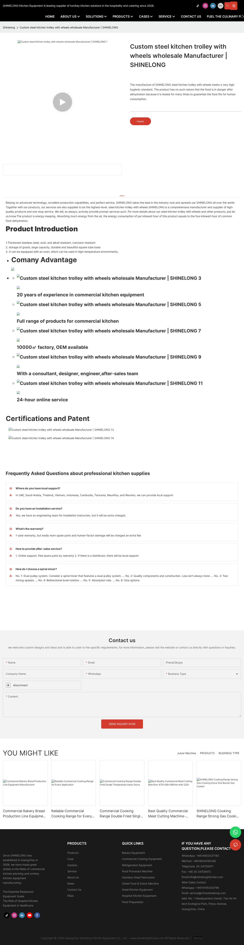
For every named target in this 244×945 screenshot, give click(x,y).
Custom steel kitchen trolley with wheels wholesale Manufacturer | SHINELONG (69, 27)
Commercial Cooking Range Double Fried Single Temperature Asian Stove (121, 814)
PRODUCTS (207, 753)
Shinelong (9, 27)
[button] (243, 16)
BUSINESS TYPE (229, 753)
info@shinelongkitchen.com (206, 877)
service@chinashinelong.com (208, 893)
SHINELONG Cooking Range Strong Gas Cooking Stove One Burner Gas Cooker (218, 814)
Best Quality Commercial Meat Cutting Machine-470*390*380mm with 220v (168, 814)
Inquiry (140, 121)
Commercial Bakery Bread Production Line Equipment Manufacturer (25, 814)
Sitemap (197, 938)
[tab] (122, 194)
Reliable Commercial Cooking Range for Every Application (71, 814)
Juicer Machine (186, 753)
